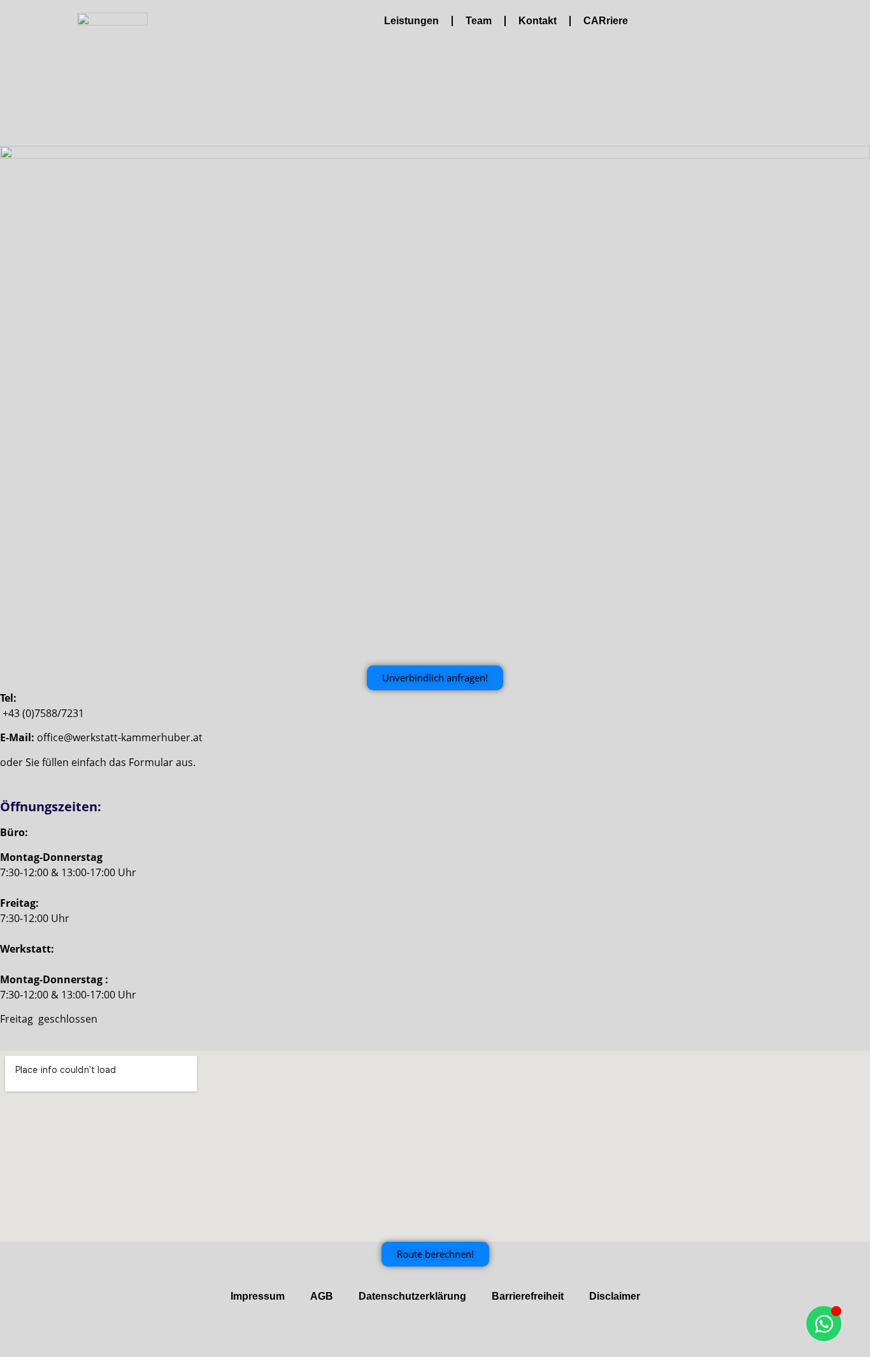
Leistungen (411, 20)
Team (479, 20)
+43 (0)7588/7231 (43, 713)
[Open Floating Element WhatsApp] (823, 1323)
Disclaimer (614, 1296)
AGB (321, 1296)
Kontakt (537, 20)
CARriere (605, 20)
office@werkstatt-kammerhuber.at (120, 737)
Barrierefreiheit (528, 1296)
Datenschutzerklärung (412, 1296)
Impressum (258, 1296)
